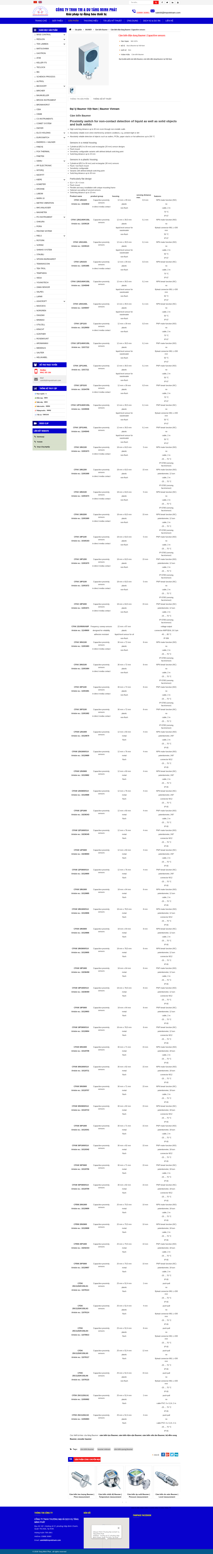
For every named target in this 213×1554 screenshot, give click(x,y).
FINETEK (40, 156)
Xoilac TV (168, 1508)
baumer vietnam (104, 1449)
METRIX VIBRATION (45, 203)
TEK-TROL (41, 268)
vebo (138, 1508)
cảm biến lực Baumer (109, 1435)
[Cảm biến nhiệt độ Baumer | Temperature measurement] (110, 1479)
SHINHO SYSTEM (44, 250)
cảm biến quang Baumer (123, 1449)
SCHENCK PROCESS (45, 77)
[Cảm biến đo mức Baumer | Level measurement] (166, 1479)
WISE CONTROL (43, 34)
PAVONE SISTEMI (44, 231)
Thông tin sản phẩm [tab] (79, 99)
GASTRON (41, 53)
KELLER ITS (41, 63)
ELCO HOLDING (43, 133)
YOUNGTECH (42, 282)
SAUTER (40, 353)
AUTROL (40, 81)
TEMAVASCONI (43, 264)
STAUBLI (40, 254)
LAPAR (39, 296)
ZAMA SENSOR (43, 287)
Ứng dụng (132, 21)
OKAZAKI (40, 315)
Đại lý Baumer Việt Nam (84, 108)
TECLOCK (40, 67)
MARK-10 (40, 198)
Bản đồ (87, 1513)
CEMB (39, 114)
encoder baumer (85, 1439)
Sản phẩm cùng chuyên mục (88, 1459)
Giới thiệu (57, 21)
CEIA (38, 109)
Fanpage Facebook (142, 1515)
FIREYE (39, 147)
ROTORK (40, 240)
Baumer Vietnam (109, 108)
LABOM (39, 194)
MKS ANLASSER (43, 208)
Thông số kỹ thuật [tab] (102, 99)
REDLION (40, 39)
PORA (39, 226)
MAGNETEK (41, 212)
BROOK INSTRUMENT (46, 100)
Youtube (40, 442)
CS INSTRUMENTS (44, 119)
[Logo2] (87, 11)
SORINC (40, 245)
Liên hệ (169, 21)
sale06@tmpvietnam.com (167, 12)
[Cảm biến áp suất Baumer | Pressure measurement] (138, 1479)
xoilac (142, 1508)
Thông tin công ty (43, 1513)
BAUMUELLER (42, 95)
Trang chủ (41, 21)
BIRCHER (40, 91)
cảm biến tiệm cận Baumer (130, 1435)
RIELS (39, 236)
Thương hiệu (91, 21)
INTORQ (40, 170)
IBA (37, 72)
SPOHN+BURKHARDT (46, 259)
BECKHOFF (41, 86)
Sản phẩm (73, 21)
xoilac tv (147, 1508)
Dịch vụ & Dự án (151, 21)
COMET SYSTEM (43, 123)
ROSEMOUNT (42, 339)
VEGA (39, 278)
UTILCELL (40, 325)
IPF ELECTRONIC (44, 165)
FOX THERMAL (43, 151)
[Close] (119, 1528)
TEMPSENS (41, 273)
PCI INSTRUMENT (44, 217)
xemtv (152, 1508)
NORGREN (41, 310)
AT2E (38, 58)
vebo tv (133, 1508)
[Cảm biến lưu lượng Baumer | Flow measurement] (81, 1479)
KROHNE (40, 189)
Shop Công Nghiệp (43, 447)
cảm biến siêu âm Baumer (153, 1435)
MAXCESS (41, 306)
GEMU (39, 161)
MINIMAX (40, 320)
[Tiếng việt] (35, 3)
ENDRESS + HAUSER (45, 142)
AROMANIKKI (42, 343)
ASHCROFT (41, 301)
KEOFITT (40, 175)
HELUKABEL (41, 357)
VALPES (40, 292)
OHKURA (40, 222)
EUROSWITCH (42, 137)
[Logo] (40, 11)
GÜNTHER (41, 334)
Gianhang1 (40, 437)
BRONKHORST (43, 105)
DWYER (39, 128)
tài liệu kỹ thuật (112, 21)
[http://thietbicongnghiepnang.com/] (70, 29)
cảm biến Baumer (87, 1449)
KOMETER (41, 184)
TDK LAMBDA (42, 44)
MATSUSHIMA (42, 49)
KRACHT (40, 329)
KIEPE (39, 180)
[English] (40, 3)
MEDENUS (41, 348)
